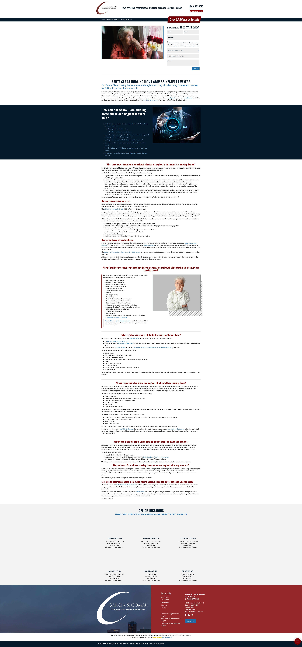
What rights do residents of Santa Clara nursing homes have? (124, 140)
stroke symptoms (149, 245)
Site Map (161, 643)
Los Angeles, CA (188, 538)
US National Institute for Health (113, 209)
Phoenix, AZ (188, 571)
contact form (140, 492)
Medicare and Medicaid (125, 343)
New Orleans (165, 602)
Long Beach (164, 597)
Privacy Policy (153, 643)
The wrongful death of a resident (116, 317)
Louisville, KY (114, 571)
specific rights (134, 338)
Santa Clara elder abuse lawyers (126, 485)
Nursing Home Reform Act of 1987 (118, 341)
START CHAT (290, 631)
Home (103, 19)
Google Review (167, 637)
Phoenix (163, 608)
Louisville (164, 605)
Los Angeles (165, 599)
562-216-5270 (189, 607)
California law (120, 347)
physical (172, 98)
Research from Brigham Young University (117, 321)
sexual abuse (188, 98)
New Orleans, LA (151, 538)
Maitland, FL (150, 571)
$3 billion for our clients (151, 100)
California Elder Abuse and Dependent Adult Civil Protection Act (152, 347)
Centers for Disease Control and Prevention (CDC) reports (122, 252)
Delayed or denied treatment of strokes (120, 132)
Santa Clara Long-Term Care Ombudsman (156, 457)
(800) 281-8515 (196, 6)
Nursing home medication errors (118, 129)
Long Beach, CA (114, 538)
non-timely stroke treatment (176, 429)
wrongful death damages (126, 429)
